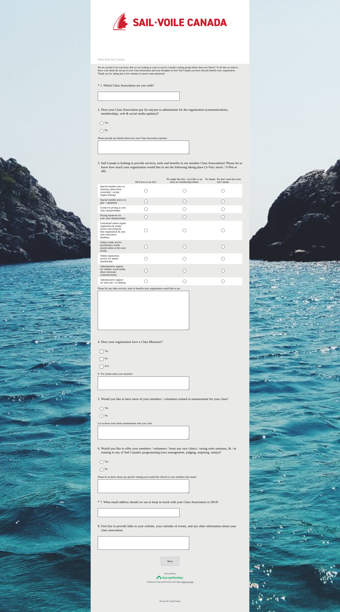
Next (170, 561)
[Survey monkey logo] (170, 577)
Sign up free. (188, 582)
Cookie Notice (175, 601)
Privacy (163, 601)
